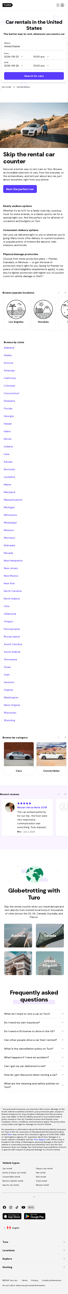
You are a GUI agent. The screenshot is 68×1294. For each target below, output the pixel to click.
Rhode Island (12, 636)
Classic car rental (44, 1168)
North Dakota (12, 598)
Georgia (9, 416)
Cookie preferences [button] (51, 1280)
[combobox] (34, 46)
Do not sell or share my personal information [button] (24, 1285)
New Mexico (11, 575)
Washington (11, 697)
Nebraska (9, 545)
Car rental (7, 87)
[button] (60, 5)
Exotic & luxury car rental (14, 1173)
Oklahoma (10, 613)
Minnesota (10, 514)
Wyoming (9, 720)
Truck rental (41, 1181)
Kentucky (9, 469)
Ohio (7, 606)
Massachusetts (13, 499)
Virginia (8, 689)
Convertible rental (11, 1177)
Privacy (34, 1280)
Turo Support (40, 1139)
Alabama (9, 347)
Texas (7, 667)
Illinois (7, 438)
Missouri (9, 530)
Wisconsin (10, 712)
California (10, 378)
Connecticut (11, 393)
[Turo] (8, 5)
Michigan (9, 507)
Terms (25, 1280)
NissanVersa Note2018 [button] (32, 807)
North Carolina (13, 590)
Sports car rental (11, 1185)
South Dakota (12, 651)
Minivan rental (42, 1185)
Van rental (40, 1173)
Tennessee (10, 659)
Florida (8, 408)
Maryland (9, 492)
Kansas (8, 461)
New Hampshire (13, 560)
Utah (7, 674)
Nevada (8, 552)
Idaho (7, 431)
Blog (31, 1207)
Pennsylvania (12, 629)
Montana (9, 537)
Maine (7, 484)
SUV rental (41, 1177)
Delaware (9, 400)
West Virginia (12, 705)
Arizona (8, 362)
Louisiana (9, 476)
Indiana (8, 446)
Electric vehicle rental (13, 1181)
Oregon (8, 621)
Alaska (8, 355)
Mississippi (10, 522)
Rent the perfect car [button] (20, 189)
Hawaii (8, 423)
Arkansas (9, 370)
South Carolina (13, 644)
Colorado (9, 385)
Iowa (6, 454)
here (10, 1134)
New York (9, 583)
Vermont (9, 682)
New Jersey (11, 568)
